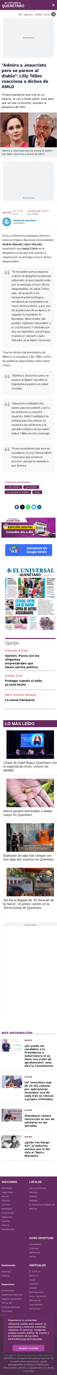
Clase (32, 1279)
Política (6, 1200)
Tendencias (8, 1229)
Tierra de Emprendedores (11, 1305)
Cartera (6, 1204)
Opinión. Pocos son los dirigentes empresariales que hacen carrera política (22, 661)
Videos (5, 1275)
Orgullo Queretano (12, 1298)
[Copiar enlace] (39, 507)
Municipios (8, 1213)
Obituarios (35, 1300)
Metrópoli (7, 1208)
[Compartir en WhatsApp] (28, 507)
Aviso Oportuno (37, 1296)
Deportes (7, 1217)
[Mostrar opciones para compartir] (53, 14)
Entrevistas (8, 1290)
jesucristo (31, 487)
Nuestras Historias (12, 1294)
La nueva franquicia (19, 700)
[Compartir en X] (22, 507)
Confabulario (36, 1292)
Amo (37, 492)
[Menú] (53, 5)
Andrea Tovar (14, 675)
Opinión (12, 643)
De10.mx (34, 1275)
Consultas (34, 1308)
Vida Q (5, 1225)
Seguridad (7, 1192)
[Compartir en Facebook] (17, 507)
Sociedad (7, 1188)
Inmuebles (35, 1244)
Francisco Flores (16, 650)
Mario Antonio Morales (20, 694)
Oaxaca (33, 1192)
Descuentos (35, 1304)
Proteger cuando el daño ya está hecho (23, 682)
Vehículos (34, 1252)
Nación (7, 212)
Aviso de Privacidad (31, 1339)
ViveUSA (34, 1284)
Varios (32, 1256)
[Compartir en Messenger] (33, 507)
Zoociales (7, 1311)
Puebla (33, 1196)
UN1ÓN (33, 1288)
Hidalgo (33, 1200)
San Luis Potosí (37, 1188)
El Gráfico (34, 1271)
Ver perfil (19, 223)
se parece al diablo (18, 492)
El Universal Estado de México (42, 1206)
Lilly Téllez (13, 487)
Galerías (6, 1271)
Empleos (34, 1248)
